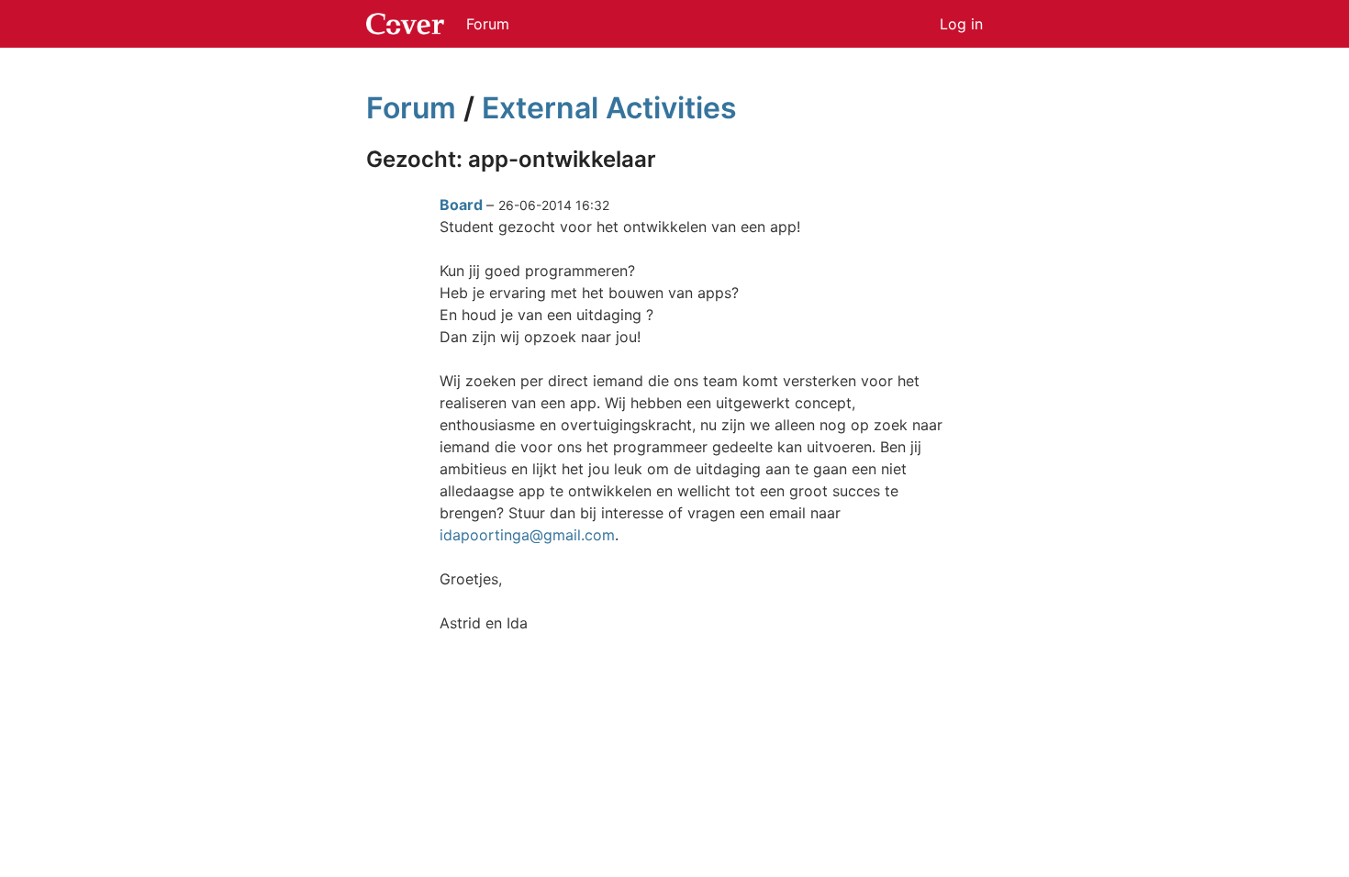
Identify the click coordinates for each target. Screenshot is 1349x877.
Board (461, 204)
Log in (961, 24)
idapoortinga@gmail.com (527, 535)
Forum (487, 24)
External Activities (609, 108)
